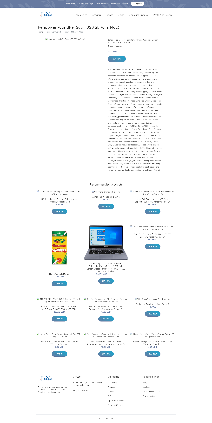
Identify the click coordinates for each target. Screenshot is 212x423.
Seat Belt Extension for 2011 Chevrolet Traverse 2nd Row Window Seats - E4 (106, 307)
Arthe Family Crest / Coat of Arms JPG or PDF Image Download (59, 343)
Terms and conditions (152, 391)
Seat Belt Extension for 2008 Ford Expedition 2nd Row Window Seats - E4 (152, 200)
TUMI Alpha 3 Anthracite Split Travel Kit (153, 304)
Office (121, 15)
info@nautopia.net (80, 390)
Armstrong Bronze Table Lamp (106, 197)
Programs (120, 42)
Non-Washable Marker (59, 274)
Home (40, 32)
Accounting (81, 15)
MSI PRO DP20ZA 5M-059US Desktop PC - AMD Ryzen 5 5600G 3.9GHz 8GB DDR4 (59, 307)
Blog (145, 382)
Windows (112, 42)
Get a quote (137, 4)
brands (109, 15)
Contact (146, 387)
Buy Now (117, 59)
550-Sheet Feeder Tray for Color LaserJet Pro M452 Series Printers (59, 200)
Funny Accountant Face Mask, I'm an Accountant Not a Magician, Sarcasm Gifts (106, 343)
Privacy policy (149, 396)
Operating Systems (138, 15)
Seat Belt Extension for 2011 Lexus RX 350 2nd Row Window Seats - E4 (152, 235)
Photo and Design (162, 15)
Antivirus (96, 15)
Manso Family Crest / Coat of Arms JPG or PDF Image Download (152, 343)
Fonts (128, 42)
